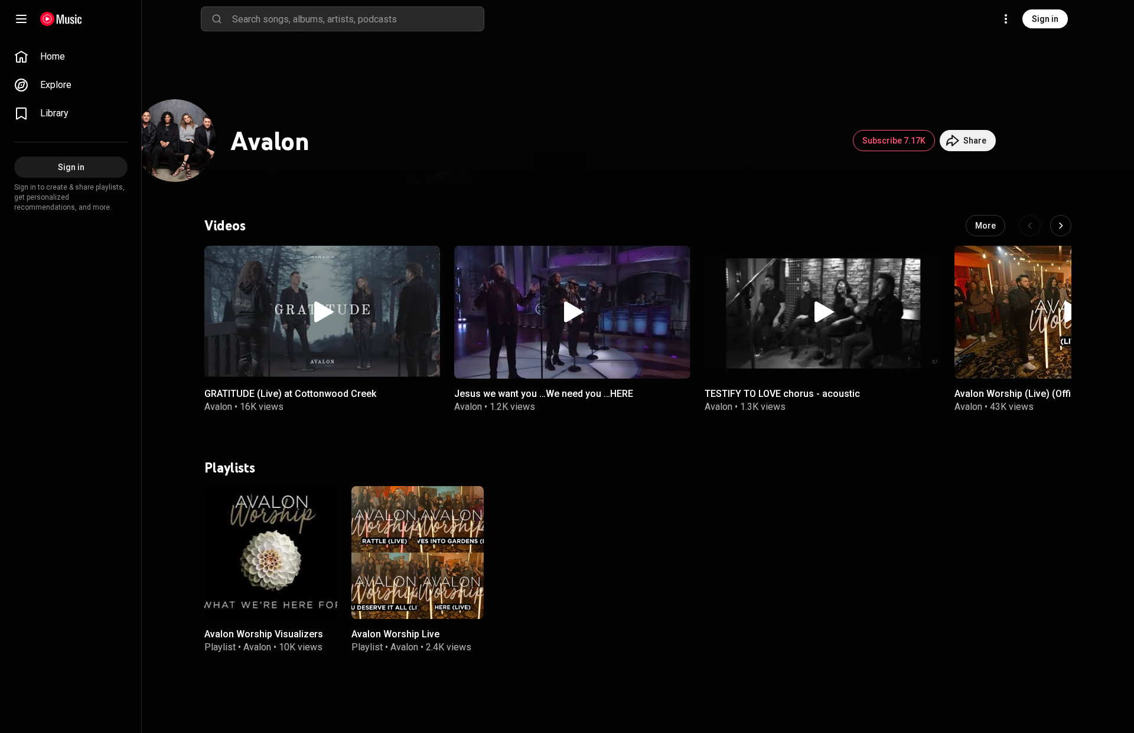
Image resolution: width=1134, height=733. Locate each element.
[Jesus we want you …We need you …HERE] (572, 312)
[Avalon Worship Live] (417, 552)
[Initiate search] (216, 18)
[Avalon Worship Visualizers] (270, 552)
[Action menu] (427, 261)
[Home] (61, 19)
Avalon (218, 406)
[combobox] (358, 19)
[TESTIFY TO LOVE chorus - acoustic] (822, 312)
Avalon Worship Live (395, 633)
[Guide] (21, 19)
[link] (71, 57)
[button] (322, 312)
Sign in (1045, 19)
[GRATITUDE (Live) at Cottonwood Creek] (322, 312)
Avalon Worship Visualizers (263, 633)
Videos (225, 225)
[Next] (1060, 225)
